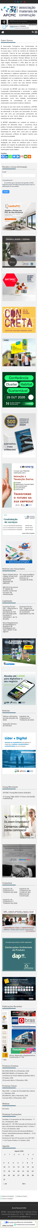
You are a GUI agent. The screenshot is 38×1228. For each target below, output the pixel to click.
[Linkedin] (6, 156)
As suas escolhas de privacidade (20, 1222)
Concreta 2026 (7, 1098)
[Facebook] (2, 156)
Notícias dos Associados (13, 569)
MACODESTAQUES (8, 1073)
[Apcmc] (2, 31)
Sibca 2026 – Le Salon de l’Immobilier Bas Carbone (18, 1091)
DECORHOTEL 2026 (8, 1096)
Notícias (6, 711)
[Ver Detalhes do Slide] (19, 22)
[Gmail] (21, 156)
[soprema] (19, 26)
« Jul (5, 1184)
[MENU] (36, 32)
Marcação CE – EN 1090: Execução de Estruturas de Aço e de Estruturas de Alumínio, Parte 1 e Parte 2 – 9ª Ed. (19, 1126)
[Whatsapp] (10, 156)
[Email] (25, 156)
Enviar (6, 192)
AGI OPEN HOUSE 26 (8, 1071)
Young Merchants (10, 787)
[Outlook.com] (18, 156)
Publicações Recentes (12, 1006)
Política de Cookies (22, 1196)
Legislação (7, 601)
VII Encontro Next (8, 1080)
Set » (24, 1184)
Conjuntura (7, 883)
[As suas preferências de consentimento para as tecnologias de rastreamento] (24, 1224)
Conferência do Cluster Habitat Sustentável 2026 (18, 1076)
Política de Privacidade (8, 1196)
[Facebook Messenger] (14, 156)
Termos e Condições (7, 1198)
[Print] (29, 156)
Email (4, 172)
